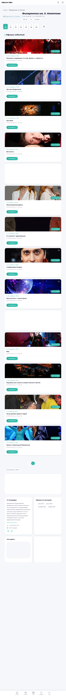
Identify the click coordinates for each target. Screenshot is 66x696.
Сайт (26, 19)
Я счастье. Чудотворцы (15, 236)
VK (31, 19)
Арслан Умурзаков (13, 89)
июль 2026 (41, 503)
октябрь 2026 (51, 507)
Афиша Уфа (7, 2)
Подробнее (11, 65)
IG (11, 531)
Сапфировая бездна (14, 267)
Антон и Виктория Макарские (18, 445)
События (25, 694)
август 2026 (49, 503)
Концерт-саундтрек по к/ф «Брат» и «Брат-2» (24, 58)
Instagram (37, 19)
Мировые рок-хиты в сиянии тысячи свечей (23, 382)
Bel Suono (10, 152)
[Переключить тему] (62, 2)
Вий (7, 351)
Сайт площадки (13, 528)
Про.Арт (9, 120)
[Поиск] (58, 2)
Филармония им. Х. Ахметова (15, 60)
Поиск (49, 694)
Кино (33, 694)
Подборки (41, 694)
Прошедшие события (13, 470)
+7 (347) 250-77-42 (14, 525)
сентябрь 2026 (42, 507)
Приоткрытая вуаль (14, 205)
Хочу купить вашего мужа (16, 414)
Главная (5, 10)
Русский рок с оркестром (16, 298)
